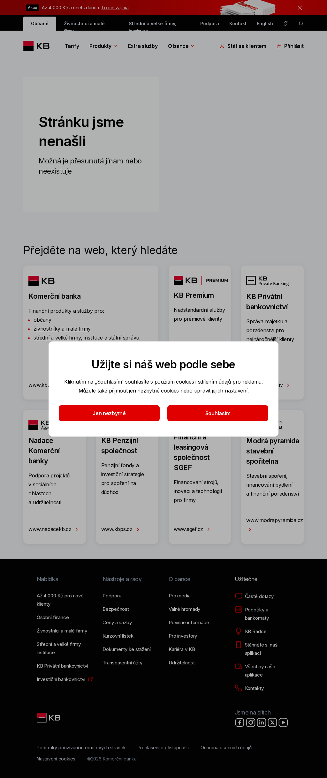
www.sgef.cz (189, 529)
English (265, 23)
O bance (178, 46)
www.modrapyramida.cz (274, 520)
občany (42, 320)
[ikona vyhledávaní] (301, 23)
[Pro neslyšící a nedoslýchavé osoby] (285, 23)
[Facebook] (240, 722)
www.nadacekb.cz (50, 529)
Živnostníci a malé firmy (84, 26)
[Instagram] (251, 722)
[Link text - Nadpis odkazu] (49, 718)
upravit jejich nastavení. (221, 390)
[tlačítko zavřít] (298, 8)
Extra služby (143, 46)
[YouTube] (283, 722)
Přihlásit (294, 46)
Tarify (72, 46)
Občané (40, 23)
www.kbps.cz (117, 529)
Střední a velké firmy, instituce (152, 26)
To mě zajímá (114, 7)
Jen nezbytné (109, 413)
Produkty (100, 46)
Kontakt (238, 23)
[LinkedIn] (261, 722)
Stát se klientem (246, 46)
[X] (272, 722)
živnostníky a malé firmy (62, 328)
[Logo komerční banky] (38, 46)
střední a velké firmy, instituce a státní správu (86, 337)
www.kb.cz (42, 385)
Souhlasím (218, 413)
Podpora (209, 23)
